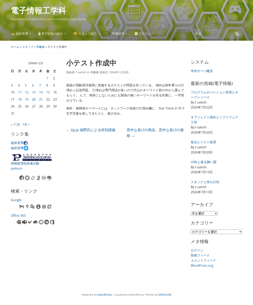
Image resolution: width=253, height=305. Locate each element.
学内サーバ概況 (202, 71)
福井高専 (17, 143)
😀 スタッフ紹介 (85, 34)
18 (20, 99)
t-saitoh (81, 72)
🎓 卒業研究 (116, 34)
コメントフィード (203, 260)
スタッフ (27, 47)
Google (16, 200)
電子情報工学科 (38, 10)
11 (20, 92)
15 (48, 92)
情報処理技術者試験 (25, 163)
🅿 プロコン (143, 34)
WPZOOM (165, 295)
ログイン (197, 250)
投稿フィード (200, 255)
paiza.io (16, 168)
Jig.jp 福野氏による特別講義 (90, 129)
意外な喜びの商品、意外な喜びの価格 (155, 132)
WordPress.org (202, 265)
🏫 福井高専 (19, 34)
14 (41, 92)
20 (34, 99)
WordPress (105, 295)
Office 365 (18, 215)
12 (26, 92)
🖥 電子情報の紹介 (50, 34)
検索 (237, 34)
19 (26, 99)
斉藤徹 (40, 47)
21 (41, 99)
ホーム (15, 47)
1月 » (26, 124)
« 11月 (15, 124)
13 (34, 92)
